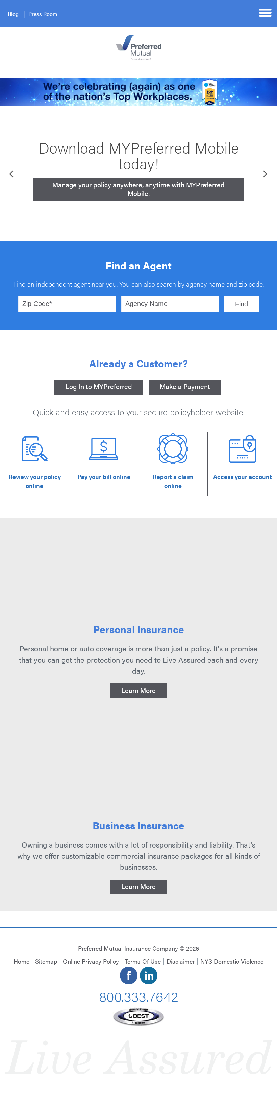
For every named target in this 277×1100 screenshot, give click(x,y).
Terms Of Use (143, 961)
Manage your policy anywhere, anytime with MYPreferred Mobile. (138, 189)
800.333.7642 (138, 996)
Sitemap (46, 961)
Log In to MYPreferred (99, 386)
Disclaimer (181, 961)
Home (21, 961)
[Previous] (12, 173)
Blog (13, 14)
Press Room (42, 14)
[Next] (265, 173)
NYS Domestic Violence (231, 961)
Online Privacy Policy (91, 961)
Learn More (138, 690)
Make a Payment (185, 386)
